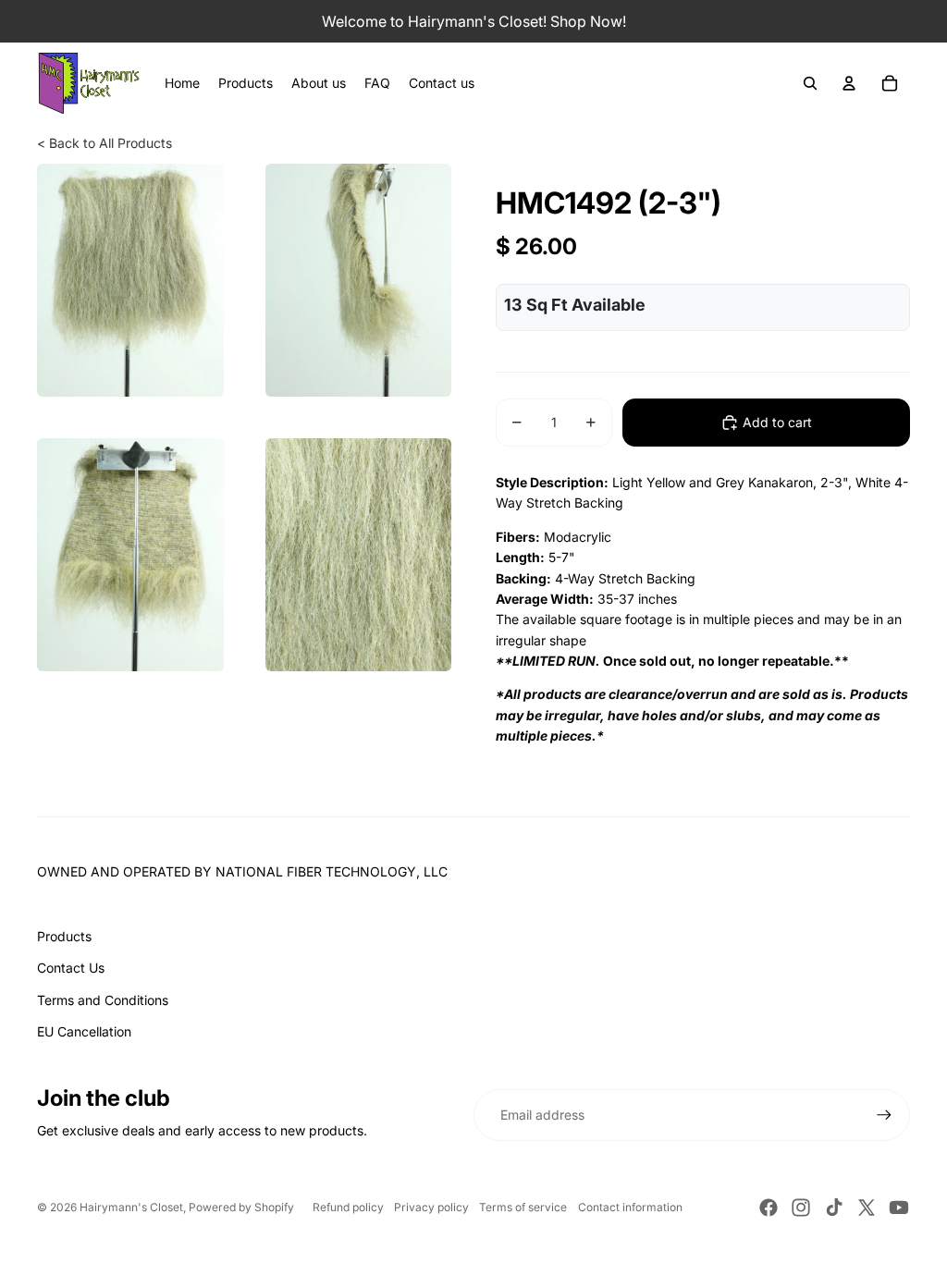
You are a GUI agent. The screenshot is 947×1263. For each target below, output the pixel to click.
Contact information (630, 1207)
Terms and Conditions (102, 1000)
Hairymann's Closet (131, 1207)
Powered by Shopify (241, 1207)
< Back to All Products (104, 143)
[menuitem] (182, 83)
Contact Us (71, 967)
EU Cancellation (84, 1031)
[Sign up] (884, 1115)
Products (64, 936)
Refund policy (348, 1207)
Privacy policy (431, 1207)
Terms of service (523, 1207)
